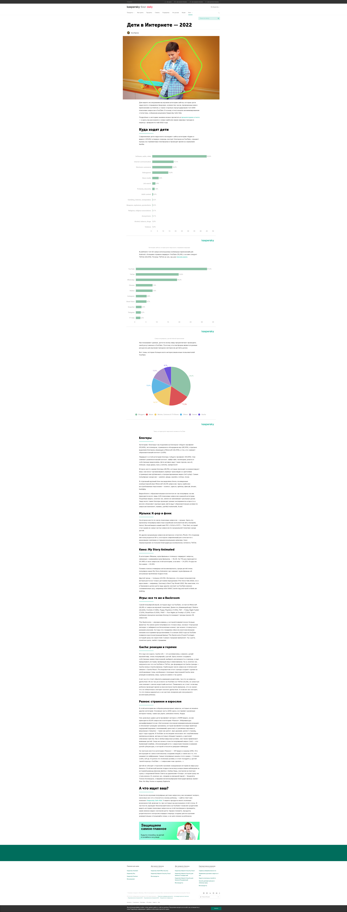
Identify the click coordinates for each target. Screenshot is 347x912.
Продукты (130, 12)
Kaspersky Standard (132, 870)
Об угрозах (175, 12)
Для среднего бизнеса (197, 2)
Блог (189, 12)
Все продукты (155, 876)
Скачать (157, 12)
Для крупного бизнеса (213, 2)
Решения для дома (133, 866)
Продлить (149, 12)
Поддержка (165, 12)
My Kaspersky (215, 7)
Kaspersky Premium (132, 876)
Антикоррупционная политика (181, 896)
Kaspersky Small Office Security (159, 870)
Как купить (140, 12)
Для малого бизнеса (182, 2)
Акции (183, 12)
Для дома (169, 2)
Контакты (129, 902)
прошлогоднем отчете (190, 117)
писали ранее (182, 257)
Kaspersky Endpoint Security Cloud (160, 873)
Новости (155, 902)
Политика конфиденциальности (165, 896)
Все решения (131, 879)
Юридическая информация (166, 898)
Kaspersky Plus (131, 873)
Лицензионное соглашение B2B (151, 898)
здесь (167, 909)
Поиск (218, 18)
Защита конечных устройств (207, 878)
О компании (136, 902)
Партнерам (142, 902)
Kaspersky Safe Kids (154, 800)
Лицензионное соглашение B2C (135, 898)
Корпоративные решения (207, 866)
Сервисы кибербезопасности (207, 870)
